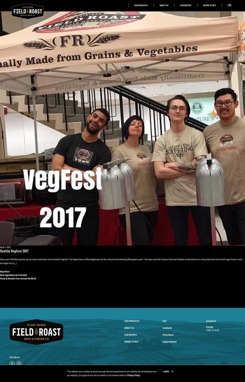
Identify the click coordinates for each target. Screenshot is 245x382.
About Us (164, 5)
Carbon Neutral (170, 341)
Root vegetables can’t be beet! (13, 275)
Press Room (168, 334)
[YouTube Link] (19, 364)
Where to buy (209, 5)
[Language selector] (230, 9)
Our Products (141, 5)
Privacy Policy (133, 375)
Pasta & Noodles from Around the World (18, 278)
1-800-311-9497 (212, 330)
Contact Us (211, 321)
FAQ (164, 321)
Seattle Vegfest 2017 (14, 250)
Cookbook (167, 328)
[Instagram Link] (12, 364)
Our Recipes (185, 5)
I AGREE (166, 371)
